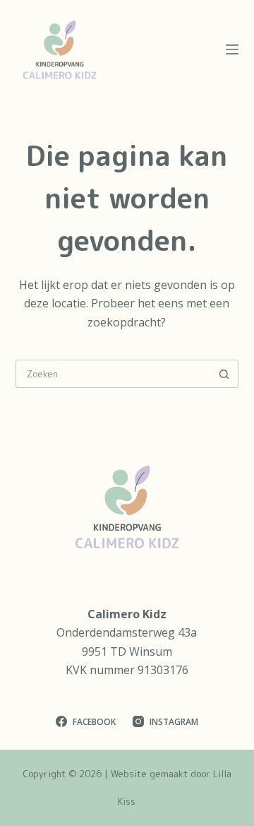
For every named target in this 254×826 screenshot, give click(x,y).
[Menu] (232, 49)
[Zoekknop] (224, 374)
